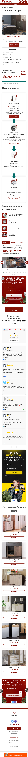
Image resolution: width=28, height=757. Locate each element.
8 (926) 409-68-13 (14, 110)
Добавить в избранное (14, 740)
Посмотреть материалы (14, 310)
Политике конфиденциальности (14, 299)
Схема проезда (14, 737)
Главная (4, 7)
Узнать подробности (23, 72)
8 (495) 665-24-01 (14, 108)
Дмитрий (9, 364)
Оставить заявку (14, 116)
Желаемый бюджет (15, 290)
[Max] (15, 501)
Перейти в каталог (14, 198)
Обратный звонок (14, 728)
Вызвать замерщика (14, 143)
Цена (4, 242)
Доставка (13, 242)
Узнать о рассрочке (14, 171)
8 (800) (14, 725)
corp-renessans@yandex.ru (14, 731)
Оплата (21, 242)
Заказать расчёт (14, 44)
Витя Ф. (8, 431)
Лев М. (8, 380)
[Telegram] (13, 501)
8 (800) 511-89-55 (15, 106)
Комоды (10, 7)
